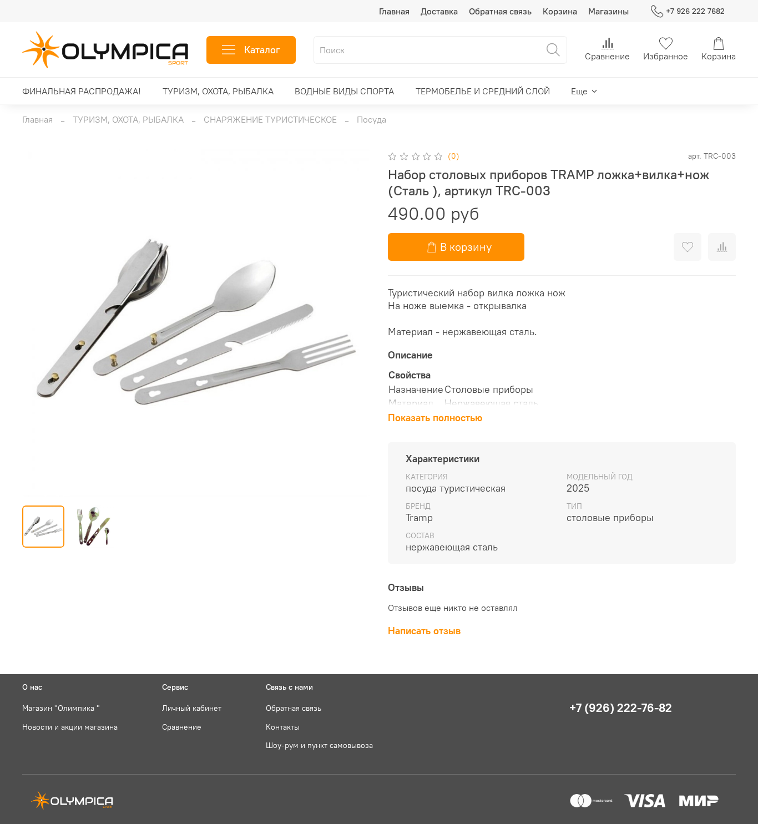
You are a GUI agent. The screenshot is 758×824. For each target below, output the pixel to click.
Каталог (262, 49)
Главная (394, 11)
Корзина (560, 11)
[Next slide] (352, 322)
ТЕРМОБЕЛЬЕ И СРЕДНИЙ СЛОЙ (483, 91)
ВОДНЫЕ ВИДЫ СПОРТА (344, 91)
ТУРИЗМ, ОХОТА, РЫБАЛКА (218, 91)
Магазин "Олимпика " (61, 708)
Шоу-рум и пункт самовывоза (319, 745)
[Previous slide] (40, 322)
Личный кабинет (191, 708)
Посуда (371, 119)
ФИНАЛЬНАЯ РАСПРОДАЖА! (81, 91)
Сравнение (181, 727)
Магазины (608, 11)
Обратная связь (500, 11)
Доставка (439, 11)
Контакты (283, 727)
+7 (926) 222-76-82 (620, 707)
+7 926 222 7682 (695, 11)
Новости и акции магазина (70, 727)
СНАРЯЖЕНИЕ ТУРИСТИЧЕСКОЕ (270, 119)
